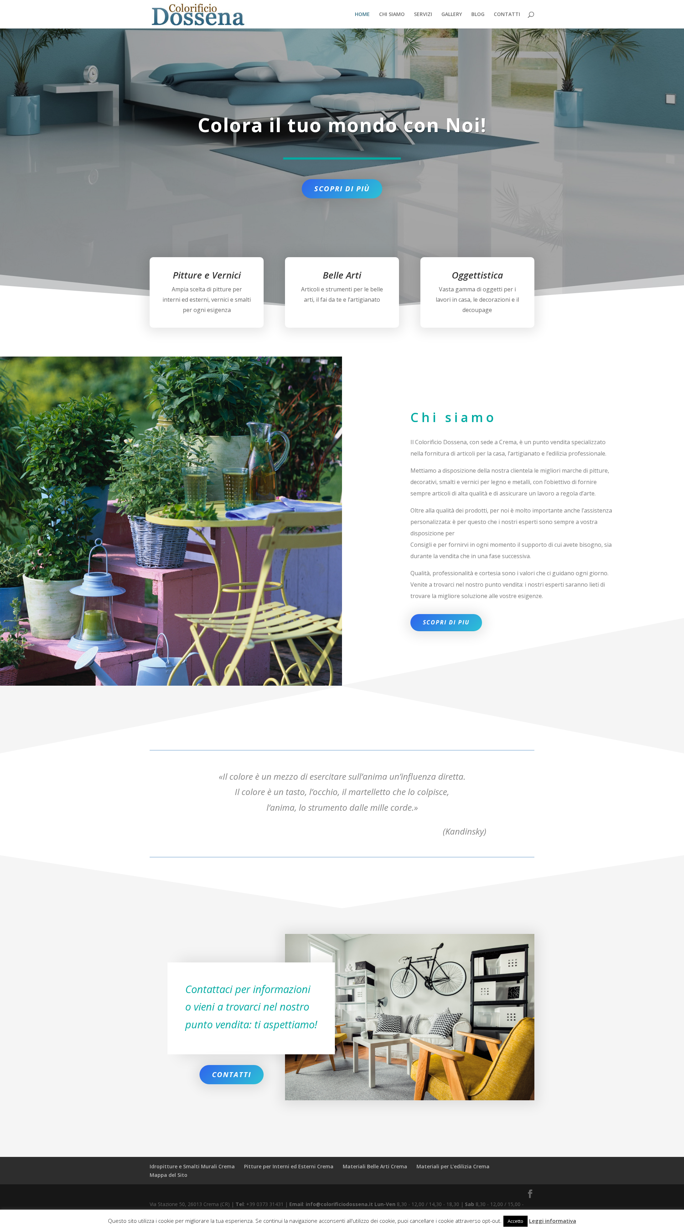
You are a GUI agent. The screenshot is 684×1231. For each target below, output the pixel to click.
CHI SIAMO (392, 14)
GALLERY (451, 14)
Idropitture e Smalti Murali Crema (192, 1166)
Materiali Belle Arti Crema (375, 1166)
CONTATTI (507, 14)
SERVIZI (423, 14)
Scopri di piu (446, 622)
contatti (231, 1074)
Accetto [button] (515, 1221)
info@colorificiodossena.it (340, 1204)
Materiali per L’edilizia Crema (452, 1166)
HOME (362, 14)
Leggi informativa (552, 1220)
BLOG (477, 14)
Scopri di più (342, 188)
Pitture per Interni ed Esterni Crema (288, 1166)
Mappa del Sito (168, 1175)
